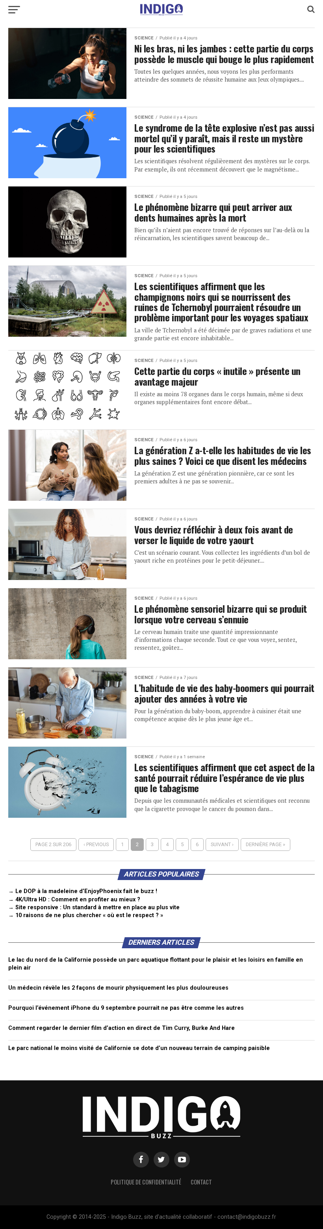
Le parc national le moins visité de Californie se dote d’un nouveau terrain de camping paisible (139, 1048)
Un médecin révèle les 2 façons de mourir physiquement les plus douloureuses (118, 988)
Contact (201, 1182)
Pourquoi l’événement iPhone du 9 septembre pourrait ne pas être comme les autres (126, 1008)
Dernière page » (265, 844)
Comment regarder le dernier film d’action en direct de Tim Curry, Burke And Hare (121, 1028)
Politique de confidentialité (146, 1182)
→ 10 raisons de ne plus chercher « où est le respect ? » (85, 915)
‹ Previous (96, 844)
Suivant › (222, 844)
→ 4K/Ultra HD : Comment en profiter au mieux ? (74, 899)
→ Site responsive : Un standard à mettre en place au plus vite (94, 907)
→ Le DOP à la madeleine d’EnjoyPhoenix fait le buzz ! (82, 891)
